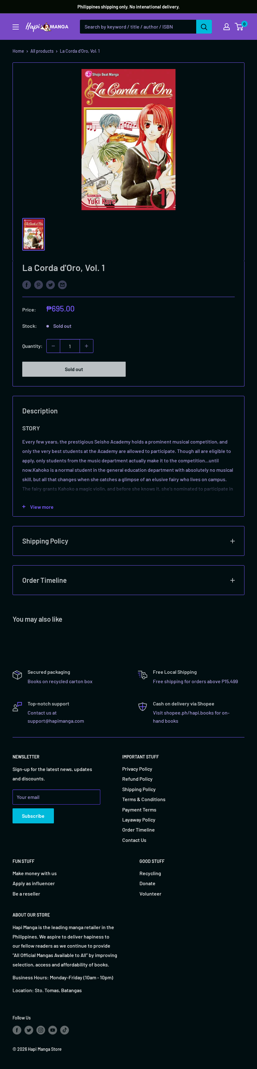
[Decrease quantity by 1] (53, 346)
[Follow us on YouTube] (52, 1030)
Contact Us (134, 840)
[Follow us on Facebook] (17, 1030)
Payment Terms (139, 809)
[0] (239, 26)
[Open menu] (16, 26)
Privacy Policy (137, 769)
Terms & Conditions (143, 799)
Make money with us (35, 873)
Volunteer (150, 893)
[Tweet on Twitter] (50, 284)
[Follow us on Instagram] (40, 1030)
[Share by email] (62, 284)
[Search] (204, 27)
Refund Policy (137, 779)
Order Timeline (138, 829)
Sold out (74, 369)
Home (18, 51)
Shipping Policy (139, 789)
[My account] (226, 26)
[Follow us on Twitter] (28, 1030)
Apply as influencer (34, 883)
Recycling (150, 873)
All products (42, 51)
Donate (147, 883)
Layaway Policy (138, 819)
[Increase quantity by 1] (86, 346)
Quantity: (32, 346)
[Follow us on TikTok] (64, 1030)
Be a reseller (26, 893)
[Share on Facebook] (26, 284)
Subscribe (33, 816)
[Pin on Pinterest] (38, 284)
